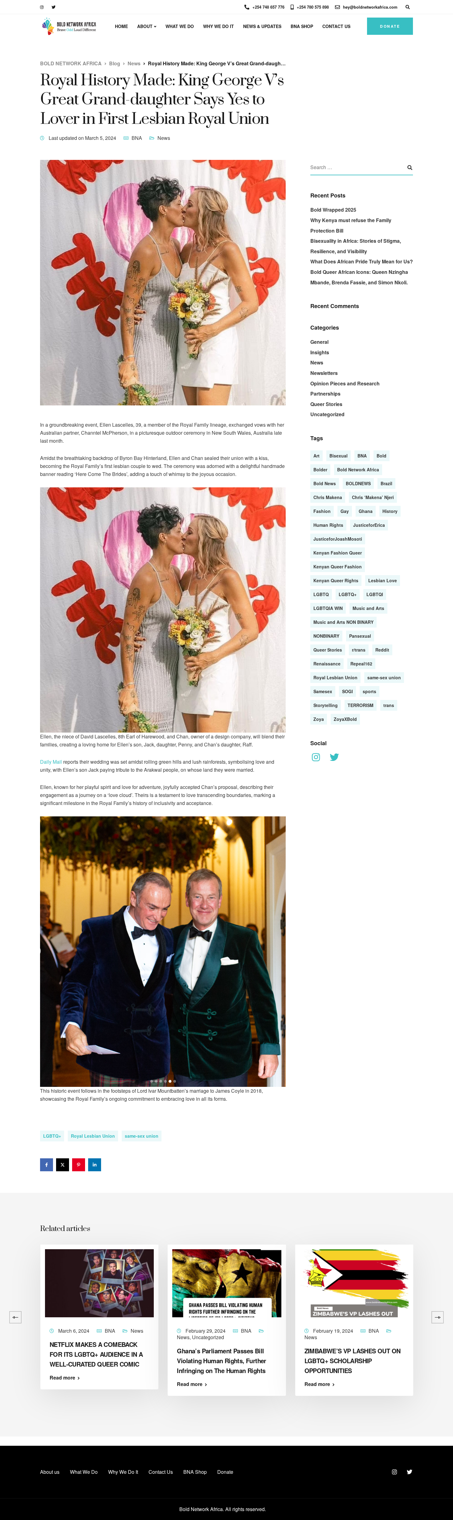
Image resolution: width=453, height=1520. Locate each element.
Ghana (366, 511)
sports (369, 691)
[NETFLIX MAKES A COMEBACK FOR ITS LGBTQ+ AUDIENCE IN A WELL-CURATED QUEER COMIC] (99, 1282)
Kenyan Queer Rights (335, 580)
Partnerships (325, 393)
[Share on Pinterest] (78, 1164)
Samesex (322, 691)
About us (49, 1471)
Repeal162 (361, 663)
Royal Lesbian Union (93, 1136)
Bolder (320, 469)
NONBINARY (326, 635)
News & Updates (262, 26)
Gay (345, 511)
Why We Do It (218, 26)
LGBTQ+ (52, 1136)
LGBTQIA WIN (328, 608)
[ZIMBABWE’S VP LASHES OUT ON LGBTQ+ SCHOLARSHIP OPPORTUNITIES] (354, 1282)
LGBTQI (374, 594)
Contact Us (336, 26)
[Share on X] (62, 1164)
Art (316, 455)
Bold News (324, 483)
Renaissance (327, 663)
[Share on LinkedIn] (94, 1164)
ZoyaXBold (345, 719)
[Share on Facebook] (46, 1164)
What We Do (179, 26)
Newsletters (324, 372)
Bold (381, 455)
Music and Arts (368, 608)
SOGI (347, 691)
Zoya (318, 719)
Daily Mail (51, 761)
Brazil (386, 483)
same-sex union (141, 1136)
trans (388, 705)
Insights (319, 352)
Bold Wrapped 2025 (333, 209)
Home (121, 26)
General (319, 341)
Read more (62, 1377)
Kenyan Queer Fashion (337, 566)
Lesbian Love (382, 580)
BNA (137, 137)
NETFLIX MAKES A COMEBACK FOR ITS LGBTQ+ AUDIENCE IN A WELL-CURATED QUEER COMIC (96, 1354)
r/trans (358, 649)
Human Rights (328, 525)
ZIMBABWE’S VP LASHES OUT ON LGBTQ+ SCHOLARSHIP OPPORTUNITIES (352, 1360)
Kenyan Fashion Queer (337, 552)
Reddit (382, 649)
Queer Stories (326, 403)
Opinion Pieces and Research (345, 383)
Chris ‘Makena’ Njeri (373, 497)
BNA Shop (302, 26)
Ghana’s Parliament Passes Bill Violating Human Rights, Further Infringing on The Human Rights (222, 1360)
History (390, 511)
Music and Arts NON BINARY (343, 622)
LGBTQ (321, 594)
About (145, 26)
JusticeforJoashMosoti (337, 538)
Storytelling (325, 705)
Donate (390, 26)
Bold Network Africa (358, 469)
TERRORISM (360, 705)
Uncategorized (327, 414)
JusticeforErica (369, 525)
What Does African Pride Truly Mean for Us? (361, 261)
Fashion (322, 511)
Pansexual (360, 635)
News (163, 137)
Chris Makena (327, 497)
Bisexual (338, 455)
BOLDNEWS (358, 483)
